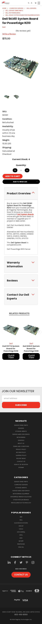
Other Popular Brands (21, 500)
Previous (3, 332)
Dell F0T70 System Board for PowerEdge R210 (10, 348)
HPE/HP (21, 526)
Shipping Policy (21, 455)
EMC (21, 538)
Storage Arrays (21, 431)
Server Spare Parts (21, 425)
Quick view (11, 356)
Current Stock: (21, 159)
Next (39, 332)
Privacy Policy (21, 449)
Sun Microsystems (21, 523)
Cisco (21, 529)
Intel (21, 535)
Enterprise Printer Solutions (21, 497)
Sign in (16, 464)
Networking (21, 437)
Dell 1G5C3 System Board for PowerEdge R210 (31, 348)
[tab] (21, 193)
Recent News (21, 458)
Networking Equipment (21, 494)
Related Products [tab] (19, 313)
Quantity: (21, 165)
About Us (21, 443)
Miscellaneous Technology (21, 503)
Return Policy (21, 452)
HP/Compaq (21, 532)
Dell (21, 520)
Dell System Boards (25, 214)
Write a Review (9, 34)
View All (21, 547)
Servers (21, 428)
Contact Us (21, 461)
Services (21, 440)
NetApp (21, 541)
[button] (21, 575)
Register (25, 464)
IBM (21, 517)
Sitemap (21, 467)
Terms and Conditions (21, 446)
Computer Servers (21, 484)
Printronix (21, 544)
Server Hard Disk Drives (21, 434)
